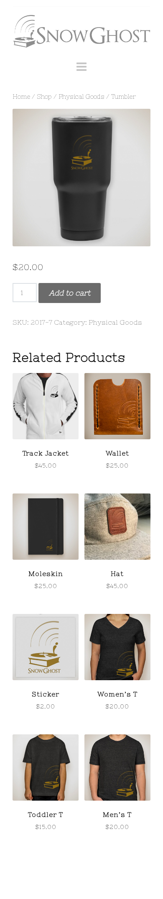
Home (21, 96)
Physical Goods (81, 96)
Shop (44, 96)
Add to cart (69, 292)
